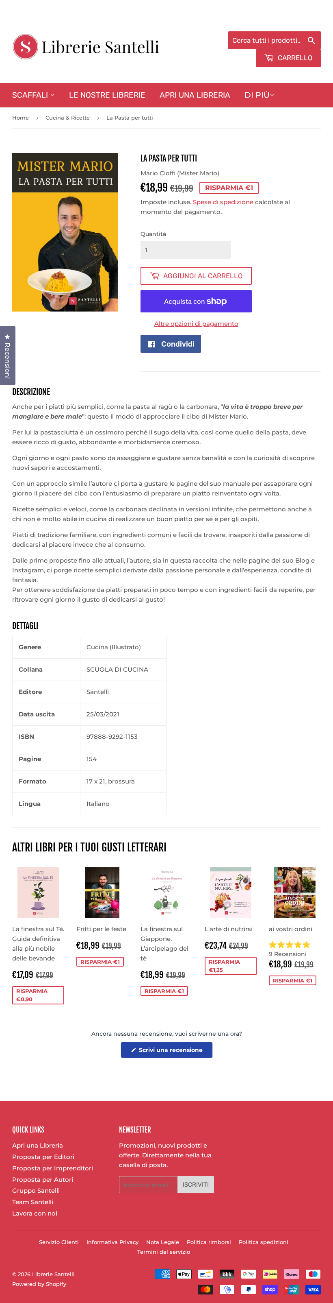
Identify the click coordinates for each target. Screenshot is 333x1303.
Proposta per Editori (43, 1157)
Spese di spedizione (223, 202)
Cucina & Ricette (67, 117)
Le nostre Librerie (107, 95)
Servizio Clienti (59, 1242)
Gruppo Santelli (36, 1190)
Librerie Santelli (53, 1274)
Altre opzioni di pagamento (196, 323)
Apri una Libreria (195, 95)
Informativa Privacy (112, 1242)
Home (20, 117)
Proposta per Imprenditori (52, 1168)
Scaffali (31, 95)
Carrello (294, 58)
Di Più (257, 95)
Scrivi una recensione (175, 1052)
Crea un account (298, 21)
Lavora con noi (34, 1213)
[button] (295, 949)
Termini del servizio (163, 1251)
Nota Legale (162, 1242)
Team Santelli (32, 1202)
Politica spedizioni (263, 1242)
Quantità (153, 234)
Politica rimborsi (209, 1242)
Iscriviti (196, 1184)
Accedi (254, 21)
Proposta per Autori (42, 1179)
